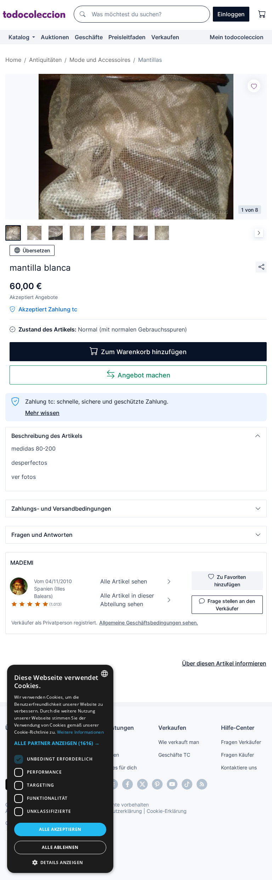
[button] (136, 436)
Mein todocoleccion (237, 37)
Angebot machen (144, 375)
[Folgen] (254, 86)
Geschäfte (89, 37)
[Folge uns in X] (142, 784)
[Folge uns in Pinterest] (157, 784)
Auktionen (55, 37)
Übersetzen (36, 250)
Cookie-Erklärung (167, 811)
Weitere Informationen (80, 732)
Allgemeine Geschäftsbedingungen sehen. (148, 623)
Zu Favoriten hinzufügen (230, 580)
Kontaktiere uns (239, 767)
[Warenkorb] (262, 14)
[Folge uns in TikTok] (187, 784)
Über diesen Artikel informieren (224, 663)
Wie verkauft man (178, 742)
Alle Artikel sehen (123, 581)
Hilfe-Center (237, 727)
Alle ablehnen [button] (60, 847)
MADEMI (21, 562)
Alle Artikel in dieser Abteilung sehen (127, 600)
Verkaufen (165, 37)
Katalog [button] (19, 37)
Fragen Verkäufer (241, 742)
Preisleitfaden (127, 37)
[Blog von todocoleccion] (202, 784)
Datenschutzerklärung (116, 811)
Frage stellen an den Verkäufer (231, 604)
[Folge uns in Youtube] (172, 784)
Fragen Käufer (237, 755)
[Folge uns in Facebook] (127, 784)
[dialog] (60, 769)
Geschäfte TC (174, 755)
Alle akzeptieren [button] (60, 829)
